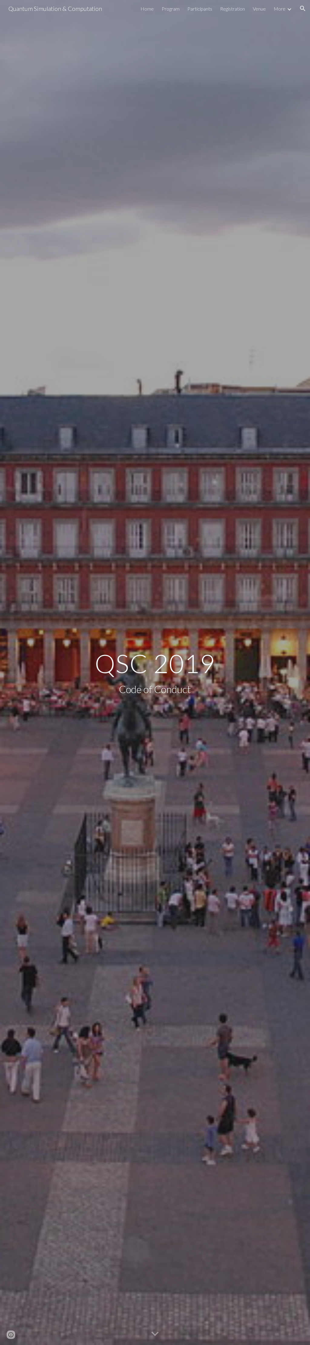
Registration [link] (232, 9)
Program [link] (171, 9)
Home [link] (147, 9)
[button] (302, 8)
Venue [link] (259, 9)
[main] (155, 672)
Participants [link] (199, 9)
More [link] (279, 9)
